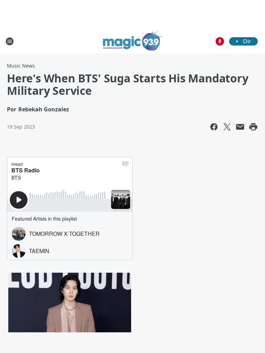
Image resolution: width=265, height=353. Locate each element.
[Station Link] (133, 41)
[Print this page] (253, 127)
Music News (21, 65)
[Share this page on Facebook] (214, 127)
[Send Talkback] (220, 41)
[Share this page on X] (227, 127)
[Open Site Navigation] (10, 41)
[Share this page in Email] (240, 127)
